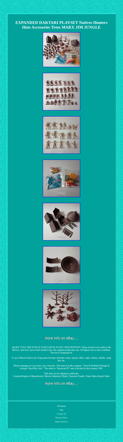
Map (61, 410)
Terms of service (61, 421)
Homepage (61, 406)
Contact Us (61, 414)
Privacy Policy (61, 418)
